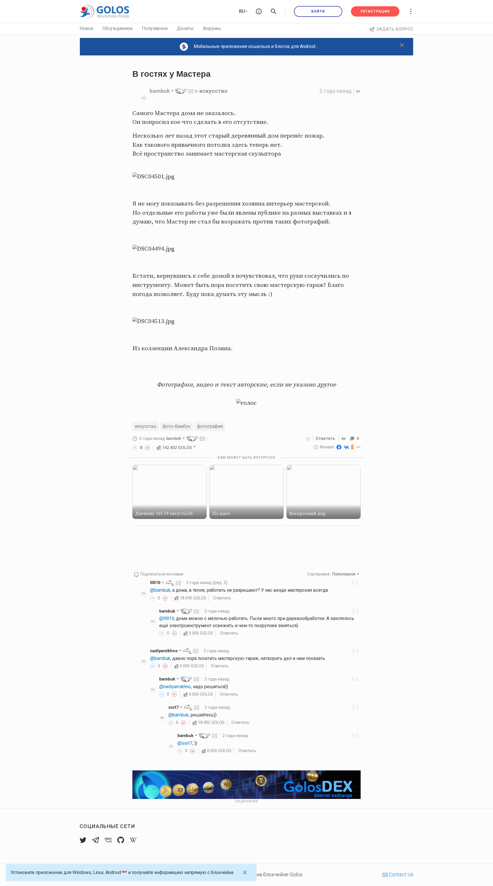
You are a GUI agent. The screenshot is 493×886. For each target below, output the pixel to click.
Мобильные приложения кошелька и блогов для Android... (256, 46)
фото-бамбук (177, 426)
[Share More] (358, 447)
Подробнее (246, 801)
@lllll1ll (166, 618)
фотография (210, 426)
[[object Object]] (344, 438)
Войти (318, 11)
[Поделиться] (308, 438)
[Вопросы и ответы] (258, 11)
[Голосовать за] (135, 447)
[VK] (346, 447)
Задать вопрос (395, 29)
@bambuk (160, 590)
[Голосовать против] (147, 447)
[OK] (352, 447)
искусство (213, 91)
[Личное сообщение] (190, 91)
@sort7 (184, 743)
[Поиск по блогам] (273, 11)
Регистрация (375, 11)
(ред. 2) (206, 582)
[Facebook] (339, 447)
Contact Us (400, 874)
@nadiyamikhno (175, 686)
